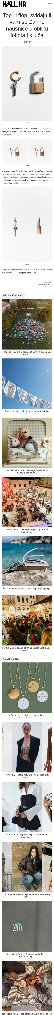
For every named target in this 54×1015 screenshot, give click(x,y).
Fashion (27, 42)
